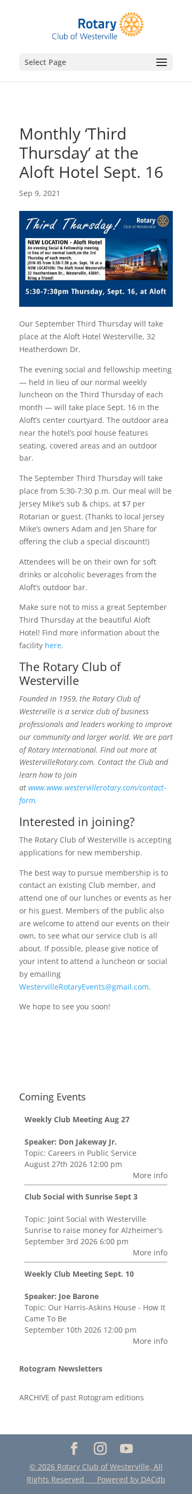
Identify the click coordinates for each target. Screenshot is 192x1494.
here (53, 645)
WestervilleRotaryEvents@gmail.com (84, 987)
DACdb (153, 1479)
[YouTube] (126, 1449)
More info (150, 1175)
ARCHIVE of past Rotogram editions (81, 1397)
